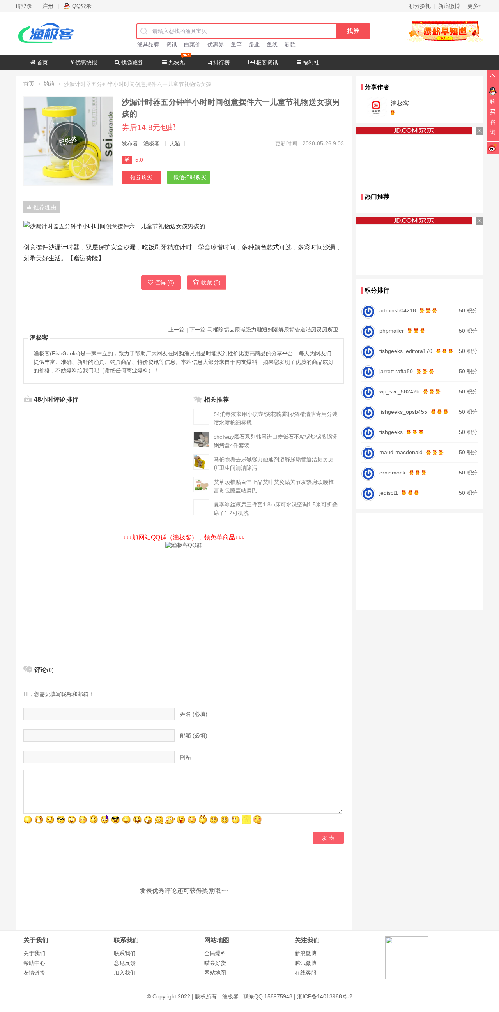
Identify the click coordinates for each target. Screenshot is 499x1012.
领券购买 (141, 177)
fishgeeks (391, 432)
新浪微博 (306, 953)
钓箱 (49, 84)
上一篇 (176, 329)
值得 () (164, 282)
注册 (47, 6)
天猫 (175, 143)
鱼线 (272, 44)
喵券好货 (215, 963)
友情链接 (34, 973)
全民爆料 (215, 953)
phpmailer (391, 331)
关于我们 (34, 953)
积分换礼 (420, 6)
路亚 (254, 44)
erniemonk (392, 472)
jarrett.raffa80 (396, 371)
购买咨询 (492, 117)
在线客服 (306, 973)
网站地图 (215, 973)
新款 (290, 44)
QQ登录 (82, 6)
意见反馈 (125, 963)
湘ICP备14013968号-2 (324, 996)
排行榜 (221, 62)
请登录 (24, 6)
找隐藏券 (131, 62)
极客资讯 (266, 62)
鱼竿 (236, 44)
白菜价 (192, 44)
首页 (41, 62)
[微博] (493, 147)
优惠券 (215, 44)
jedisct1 (388, 493)
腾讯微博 (306, 963)
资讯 (171, 44)
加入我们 (125, 973)
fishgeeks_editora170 (405, 351)
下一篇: (266, 329)
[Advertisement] (183, 603)
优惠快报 (85, 62)
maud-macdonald (401, 452)
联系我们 (125, 953)
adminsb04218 (397, 310)
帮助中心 (34, 963)
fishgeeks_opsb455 (403, 412)
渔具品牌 (148, 44)
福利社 (310, 62)
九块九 (176, 62)
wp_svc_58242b (399, 391)
